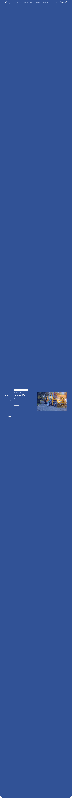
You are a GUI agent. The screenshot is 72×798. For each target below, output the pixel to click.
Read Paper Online (28, 2)
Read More (7, 405)
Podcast (38, 2)
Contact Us (45, 2)
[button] (8, 416)
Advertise (63, 2)
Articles (18, 2)
